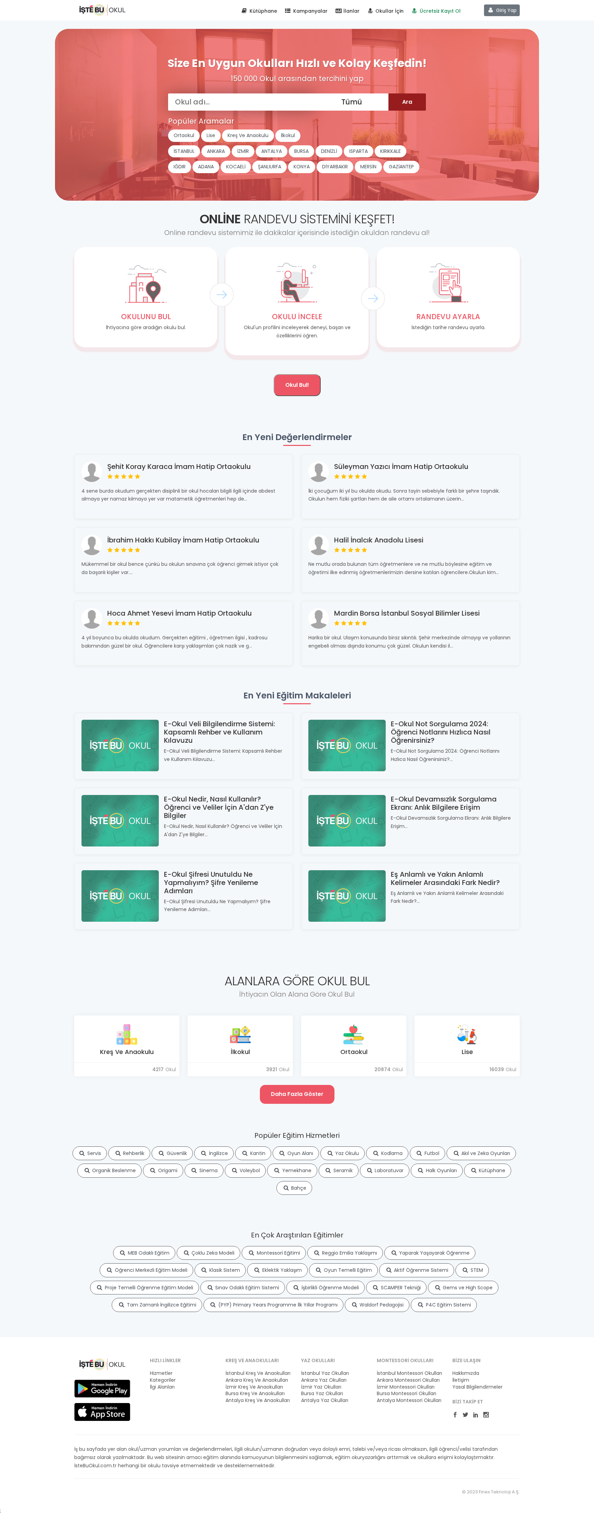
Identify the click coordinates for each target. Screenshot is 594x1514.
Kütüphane (262, 11)
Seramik (342, 1170)
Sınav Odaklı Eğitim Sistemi (246, 1287)
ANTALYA (271, 151)
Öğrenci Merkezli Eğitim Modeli (150, 1270)
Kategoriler (163, 1380)
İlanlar (351, 11)
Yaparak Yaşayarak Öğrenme (434, 1252)
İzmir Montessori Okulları (405, 1387)
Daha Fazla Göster (297, 1094)
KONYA (302, 166)
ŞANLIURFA (269, 166)
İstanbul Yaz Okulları (325, 1373)
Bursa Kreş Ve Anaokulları (255, 1393)
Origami (167, 1170)
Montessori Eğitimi (277, 1252)
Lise (211, 135)
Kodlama (391, 1153)
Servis (93, 1153)
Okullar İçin (389, 11)
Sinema (208, 1170)
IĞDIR (180, 166)
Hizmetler (161, 1373)
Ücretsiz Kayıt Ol (439, 11)
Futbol (431, 1153)
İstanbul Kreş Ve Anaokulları (258, 1373)
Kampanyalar (310, 11)
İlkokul (288, 135)
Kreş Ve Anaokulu (248, 135)
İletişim (460, 1380)
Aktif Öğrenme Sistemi (420, 1270)
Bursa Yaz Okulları (322, 1393)
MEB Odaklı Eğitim (147, 1252)
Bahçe (298, 1188)
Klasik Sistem (224, 1270)
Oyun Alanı (299, 1153)
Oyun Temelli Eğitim (347, 1270)
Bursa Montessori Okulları (406, 1393)
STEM (476, 1270)
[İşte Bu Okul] (102, 1363)
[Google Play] (102, 1388)
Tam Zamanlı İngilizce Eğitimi (160, 1304)
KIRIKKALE (390, 151)
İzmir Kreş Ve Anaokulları (254, 1387)
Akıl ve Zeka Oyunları (485, 1153)
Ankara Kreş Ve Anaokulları (257, 1380)
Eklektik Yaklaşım (281, 1270)
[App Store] (102, 1411)
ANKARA (216, 151)
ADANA (206, 166)
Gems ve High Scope (467, 1287)
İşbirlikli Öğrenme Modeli (329, 1287)
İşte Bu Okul (102, 9)
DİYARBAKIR (335, 166)
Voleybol (249, 1170)
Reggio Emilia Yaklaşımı (349, 1252)
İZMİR (243, 151)
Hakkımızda (465, 1373)
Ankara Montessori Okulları (408, 1380)
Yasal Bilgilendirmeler (477, 1387)
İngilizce (218, 1153)
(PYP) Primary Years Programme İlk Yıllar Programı (277, 1304)
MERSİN (368, 166)
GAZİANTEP (401, 166)
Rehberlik (133, 1153)
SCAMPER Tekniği (400, 1287)
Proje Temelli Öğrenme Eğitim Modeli (148, 1287)
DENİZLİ (329, 151)
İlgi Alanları (162, 1387)
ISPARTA (358, 151)
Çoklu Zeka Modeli (212, 1252)
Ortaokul (184, 135)
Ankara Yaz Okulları (323, 1380)
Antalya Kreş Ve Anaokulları (258, 1400)
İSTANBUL (184, 151)
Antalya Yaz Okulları (324, 1400)
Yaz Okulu (346, 1153)
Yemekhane (296, 1170)
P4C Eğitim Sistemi (448, 1304)
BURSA (301, 151)
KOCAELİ (235, 166)
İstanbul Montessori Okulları (409, 1373)
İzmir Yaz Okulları (321, 1387)
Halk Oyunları (441, 1170)
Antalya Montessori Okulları (409, 1400)
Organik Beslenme (113, 1170)
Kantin (257, 1153)
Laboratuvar (388, 1170)
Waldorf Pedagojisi (381, 1304)
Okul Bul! (297, 385)
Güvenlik (176, 1153)
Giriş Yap (506, 10)
